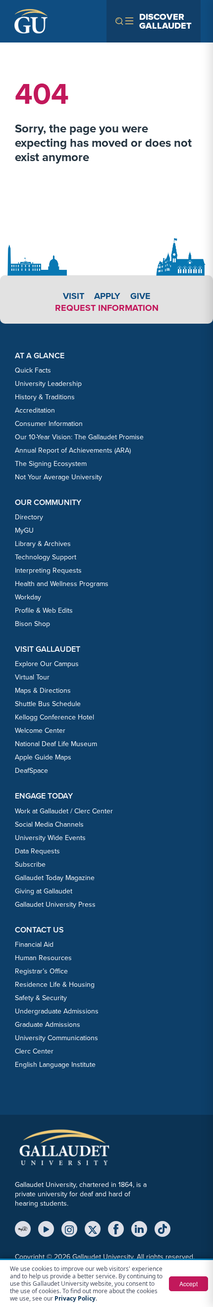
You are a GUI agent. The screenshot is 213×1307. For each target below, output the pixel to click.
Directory (29, 517)
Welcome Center (40, 730)
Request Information (107, 307)
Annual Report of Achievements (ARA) (73, 450)
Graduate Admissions (47, 1024)
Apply (107, 296)
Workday (28, 597)
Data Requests (37, 851)
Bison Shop (32, 624)
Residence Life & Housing (55, 984)
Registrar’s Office (41, 971)
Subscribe (30, 864)
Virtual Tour (32, 677)
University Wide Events (50, 838)
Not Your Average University (58, 477)
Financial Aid (34, 944)
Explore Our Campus (47, 664)
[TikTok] (162, 1229)
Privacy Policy (75, 1298)
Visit (73, 296)
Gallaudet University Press (55, 904)
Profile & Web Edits (44, 610)
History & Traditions (45, 397)
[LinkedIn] (139, 1229)
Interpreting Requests (48, 570)
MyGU (24, 530)
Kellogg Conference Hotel (54, 717)
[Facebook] (116, 1229)
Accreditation (35, 410)
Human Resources (43, 958)
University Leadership (48, 384)
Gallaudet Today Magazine (55, 878)
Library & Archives (43, 544)
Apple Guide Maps (43, 757)
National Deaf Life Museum (56, 744)
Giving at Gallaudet (43, 891)
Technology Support (45, 557)
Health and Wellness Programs (61, 584)
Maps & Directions (43, 690)
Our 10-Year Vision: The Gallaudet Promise (79, 437)
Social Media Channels (49, 824)
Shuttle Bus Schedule (48, 704)
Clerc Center (34, 1051)
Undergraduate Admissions (57, 1011)
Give (140, 296)
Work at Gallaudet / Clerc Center (64, 811)
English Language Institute (55, 1064)
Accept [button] (188, 1283)
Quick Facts (33, 370)
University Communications (56, 1038)
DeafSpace (31, 770)
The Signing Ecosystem (51, 464)
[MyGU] (23, 1229)
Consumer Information (49, 424)
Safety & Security (41, 998)
